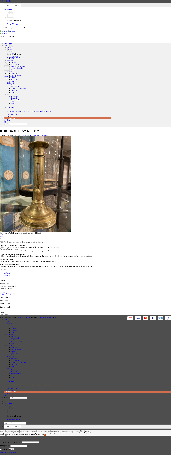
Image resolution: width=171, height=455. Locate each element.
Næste (3, 237)
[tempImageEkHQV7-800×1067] (35, 231)
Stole (12, 53)
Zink (12, 102)
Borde (13, 325)
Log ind (11, 449)
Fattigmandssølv (16, 75)
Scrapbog (7, 120)
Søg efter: (7, 124)
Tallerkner (14, 90)
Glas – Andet (15, 87)
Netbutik (6, 45)
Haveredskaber (16, 100)
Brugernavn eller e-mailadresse (11, 442)
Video (5, 122)
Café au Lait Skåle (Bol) (18, 89)
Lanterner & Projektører (19, 66)
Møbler (9, 323)
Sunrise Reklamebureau (47, 317)
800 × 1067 (23, 135)
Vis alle (13, 59)
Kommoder (14, 57)
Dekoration (14, 79)
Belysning (10, 60)
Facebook (7, 273)
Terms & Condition (24, 317)
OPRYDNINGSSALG (10, 118)
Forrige (3, 235)
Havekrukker (15, 98)
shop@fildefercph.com (7, 294)
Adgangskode (5, 446)
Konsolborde (15, 55)
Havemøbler (15, 96)
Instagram (7, 275)
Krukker (13, 77)
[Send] (4, 126)
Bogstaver (14, 74)
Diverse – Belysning (17, 68)
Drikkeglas (14, 85)
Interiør (9, 72)
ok (45, 435)
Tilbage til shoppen (13, 24)
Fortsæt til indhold (6, 1)
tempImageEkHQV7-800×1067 (38, 135)
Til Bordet (10, 83)
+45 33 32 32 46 (4, 292)
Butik (5, 43)
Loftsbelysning (15, 64)
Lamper (13, 62)
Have (8, 94)
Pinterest (7, 277)
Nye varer (29, 111)
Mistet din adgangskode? (8, 453)
